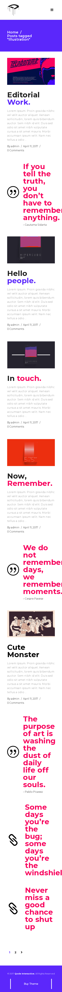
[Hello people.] (31, 249)
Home (12, 32)
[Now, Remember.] (31, 452)
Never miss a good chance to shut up (39, 908)
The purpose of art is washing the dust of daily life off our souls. (39, 751)
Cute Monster (23, 651)
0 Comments (15, 150)
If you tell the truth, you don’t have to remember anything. (39, 192)
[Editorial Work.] (31, 71)
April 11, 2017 (30, 146)
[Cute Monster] (31, 623)
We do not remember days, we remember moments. (39, 569)
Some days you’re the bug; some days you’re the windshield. (40, 839)
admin (15, 146)
